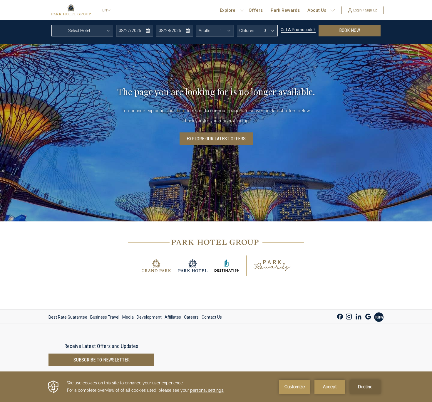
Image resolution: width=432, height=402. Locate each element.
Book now (360, 30)
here (181, 110)
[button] (135, 31)
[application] (216, 386)
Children (246, 30)
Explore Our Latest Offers (216, 139)
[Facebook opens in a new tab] (340, 316)
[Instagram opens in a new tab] (349, 316)
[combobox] (82, 30)
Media (128, 317)
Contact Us (212, 317)
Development (149, 317)
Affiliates (173, 317)
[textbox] (82, 30)
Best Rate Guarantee (67, 317)
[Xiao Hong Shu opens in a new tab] (379, 316)
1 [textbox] (221, 30)
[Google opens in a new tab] (368, 316)
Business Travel (104, 317)
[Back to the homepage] (70, 10)
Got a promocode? (298, 29)
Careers (191, 317)
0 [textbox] (265, 30)
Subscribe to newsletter (101, 360)
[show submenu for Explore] (242, 10)
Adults (204, 30)
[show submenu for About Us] (333, 10)
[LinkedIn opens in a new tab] (358, 316)
